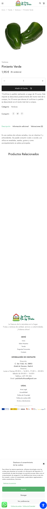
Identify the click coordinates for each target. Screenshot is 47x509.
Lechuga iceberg (34, 189)
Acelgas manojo (34, 281)
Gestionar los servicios (9, 483)
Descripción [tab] (6, 126)
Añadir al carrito (21, 88)
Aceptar (23, 489)
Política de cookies (16, 506)
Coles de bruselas (33, 235)
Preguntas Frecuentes (23, 349)
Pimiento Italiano (12, 189)
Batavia (11, 231)
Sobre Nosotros (23, 344)
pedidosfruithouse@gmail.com (26, 378)
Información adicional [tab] (21, 126)
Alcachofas (12, 276)
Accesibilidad (23, 392)
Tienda (10, 10)
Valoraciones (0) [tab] (37, 126)
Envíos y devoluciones (23, 401)
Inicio (3, 10)
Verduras (18, 10)
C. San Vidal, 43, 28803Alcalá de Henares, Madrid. (23, 364)
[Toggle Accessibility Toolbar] (43, 505)
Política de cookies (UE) (23, 398)
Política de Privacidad (29, 506)
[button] (44, 464)
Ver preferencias (23, 501)
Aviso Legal (23, 389)
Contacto (23, 352)
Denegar (24, 495)
